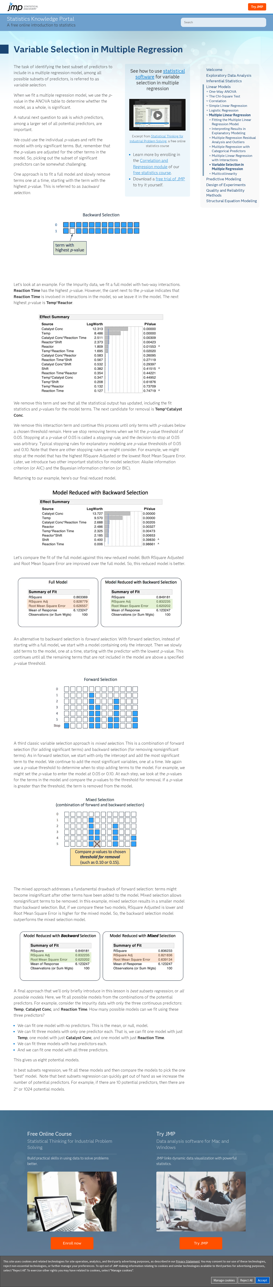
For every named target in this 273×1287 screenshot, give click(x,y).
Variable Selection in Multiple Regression (228, 167)
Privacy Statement (188, 1261)
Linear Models (218, 86)
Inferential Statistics (224, 81)
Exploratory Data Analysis (228, 75)
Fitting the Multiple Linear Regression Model (231, 122)
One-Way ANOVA (222, 92)
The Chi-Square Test (224, 96)
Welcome (214, 69)
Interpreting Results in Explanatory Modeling (229, 131)
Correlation (217, 101)
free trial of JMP (170, 179)
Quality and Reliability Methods (225, 193)
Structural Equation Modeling (231, 201)
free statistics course (152, 172)
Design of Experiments (226, 184)
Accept (262, 1280)
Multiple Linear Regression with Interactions (232, 158)
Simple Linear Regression (228, 106)
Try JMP (257, 7)
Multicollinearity (224, 174)
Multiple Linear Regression (230, 115)
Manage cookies (224, 1280)
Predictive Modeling (223, 179)
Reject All (246, 1280)
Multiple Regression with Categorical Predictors (231, 149)
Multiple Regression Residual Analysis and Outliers (234, 140)
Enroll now (72, 1243)
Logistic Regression (223, 110)
